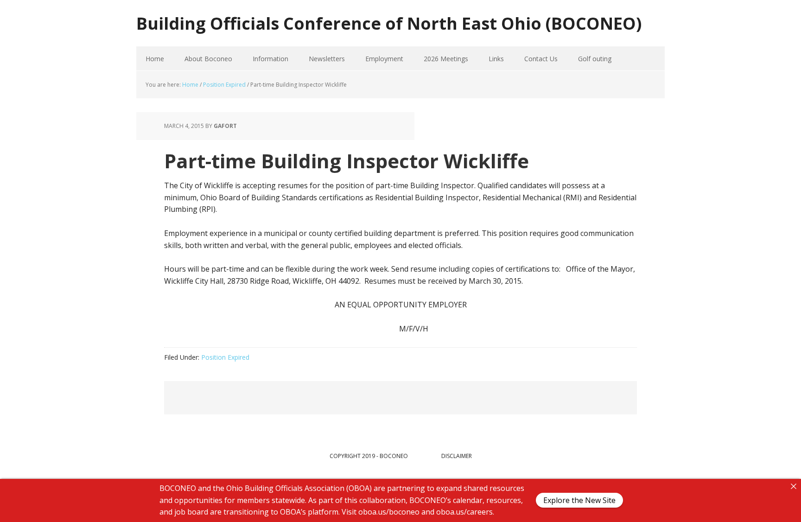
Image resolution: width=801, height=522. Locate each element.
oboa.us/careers (464, 512)
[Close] (793, 486)
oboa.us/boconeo (389, 512)
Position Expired (225, 357)
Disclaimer (456, 456)
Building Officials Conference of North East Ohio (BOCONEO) (389, 23)
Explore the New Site (579, 501)
